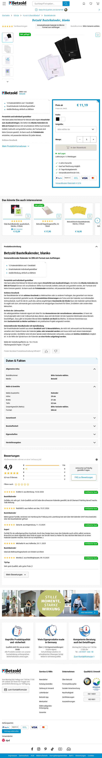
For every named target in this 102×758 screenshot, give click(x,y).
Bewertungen (81, 756)
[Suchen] (66, 3)
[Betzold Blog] (69, 749)
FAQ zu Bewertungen (84, 477)
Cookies (91, 756)
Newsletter (43, 680)
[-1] (80, 139)
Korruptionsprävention (58, 756)
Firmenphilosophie (69, 684)
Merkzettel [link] (43, 702)
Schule (16, 15)
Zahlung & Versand (46, 688)
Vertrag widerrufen (11, 731)
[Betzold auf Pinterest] (45, 749)
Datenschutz (24, 756)
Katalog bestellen (45, 684)
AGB (32, 756)
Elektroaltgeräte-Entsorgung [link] (45, 707)
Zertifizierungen (68, 697)
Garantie (42, 712)
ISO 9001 (91, 699)
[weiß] (63, 119)
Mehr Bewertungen (14, 574)
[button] (76, 129)
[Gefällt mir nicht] (55, 351)
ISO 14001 (92, 694)
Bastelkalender (50, 15)
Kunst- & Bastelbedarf (31, 15)
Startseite (5, 15)
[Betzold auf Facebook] (32, 749)
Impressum (12, 756)
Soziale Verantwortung (71, 688)
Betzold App (44, 697)
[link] (91, 3)
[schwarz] (57, 119)
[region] (51, 348)
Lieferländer (43, 693)
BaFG (71, 756)
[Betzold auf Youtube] (60, 749)
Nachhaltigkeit (67, 693)
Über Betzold (67, 680)
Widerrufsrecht (42, 756)
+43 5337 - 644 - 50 (86, 652)
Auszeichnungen (68, 702)
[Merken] (98, 35)
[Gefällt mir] (46, 351)
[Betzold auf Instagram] (38, 749)
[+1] (93, 139)
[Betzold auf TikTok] (52, 749)
